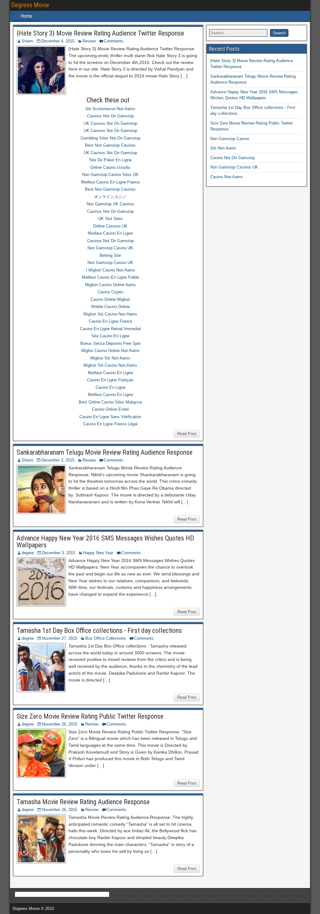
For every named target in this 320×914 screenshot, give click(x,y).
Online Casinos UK (110, 226)
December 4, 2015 (57, 41)
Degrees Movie (30, 5)
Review (89, 41)
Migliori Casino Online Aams (110, 284)
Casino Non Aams (226, 176)
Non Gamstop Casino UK (110, 248)
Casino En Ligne (110, 387)
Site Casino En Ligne (110, 336)
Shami (27, 41)
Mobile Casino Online (110, 306)
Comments (113, 41)
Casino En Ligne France (110, 321)
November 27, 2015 (59, 638)
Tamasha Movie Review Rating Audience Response (83, 802)
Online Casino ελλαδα (110, 167)
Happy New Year (98, 552)
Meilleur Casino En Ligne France (110, 182)
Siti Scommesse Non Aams (110, 108)
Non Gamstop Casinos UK (234, 167)
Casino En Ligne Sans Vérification (110, 416)
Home (26, 16)
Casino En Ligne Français (110, 380)
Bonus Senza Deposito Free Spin (110, 343)
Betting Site (110, 255)
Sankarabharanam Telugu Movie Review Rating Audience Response (104, 452)
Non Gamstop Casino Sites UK (110, 174)
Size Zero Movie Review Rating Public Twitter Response (90, 716)
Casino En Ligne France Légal (110, 424)
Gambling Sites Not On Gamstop (110, 138)
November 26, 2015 (59, 724)
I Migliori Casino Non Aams (110, 270)
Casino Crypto (110, 292)
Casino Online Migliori (110, 299)
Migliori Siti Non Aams (110, 358)
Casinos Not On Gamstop (110, 116)
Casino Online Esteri (110, 409)
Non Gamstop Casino (229, 138)
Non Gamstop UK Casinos (110, 204)
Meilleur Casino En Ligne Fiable (110, 277)
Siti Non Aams (223, 148)
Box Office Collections (105, 638)
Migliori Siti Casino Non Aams (110, 314)
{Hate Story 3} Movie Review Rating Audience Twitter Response (100, 33)
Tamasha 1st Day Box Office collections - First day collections (99, 630)
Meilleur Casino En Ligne (110, 233)
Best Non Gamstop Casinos (110, 145)
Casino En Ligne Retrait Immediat (110, 328)
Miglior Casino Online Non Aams (110, 350)
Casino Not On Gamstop (232, 157)
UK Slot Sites (110, 218)
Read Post (186, 433)
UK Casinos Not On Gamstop (110, 123)
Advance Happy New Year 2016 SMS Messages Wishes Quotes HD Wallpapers (105, 541)
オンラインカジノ (110, 196)
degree (28, 552)
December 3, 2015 (57, 460)
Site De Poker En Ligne (110, 160)
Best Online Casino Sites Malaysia (110, 402)
